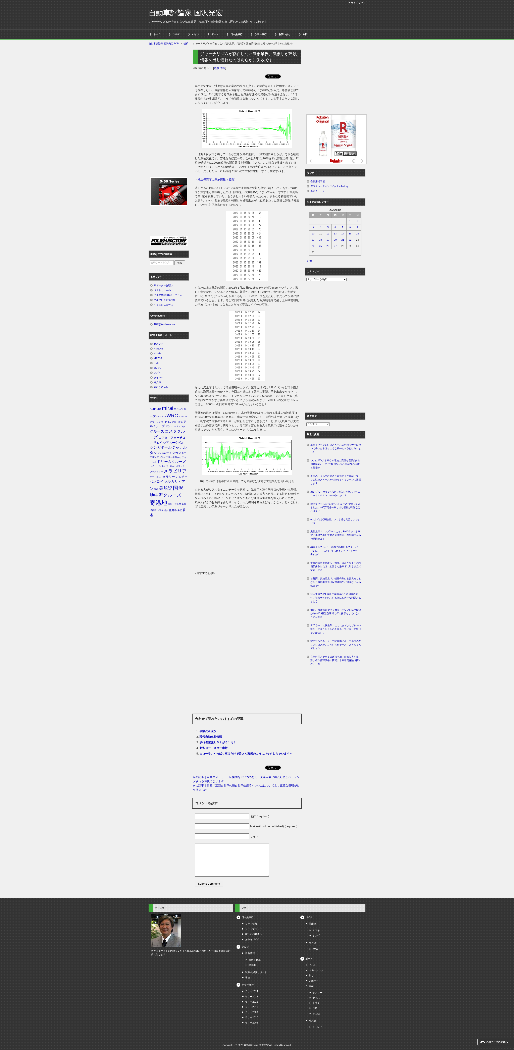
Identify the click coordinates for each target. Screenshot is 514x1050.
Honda (157, 353)
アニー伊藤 (177, 422)
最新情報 (219, 68)
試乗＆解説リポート (256, 972)
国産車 (312, 923)
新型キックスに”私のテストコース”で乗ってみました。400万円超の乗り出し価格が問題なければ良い (335, 507)
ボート (214, 34)
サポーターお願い (163, 285)
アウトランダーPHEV (160, 422)
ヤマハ (316, 997)
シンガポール (160, 447)
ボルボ (172, 466)
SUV (163, 416)
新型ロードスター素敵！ (215, 748)
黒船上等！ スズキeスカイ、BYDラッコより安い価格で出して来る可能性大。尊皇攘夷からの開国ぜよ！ (335, 535)
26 (327, 246)
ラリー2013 (251, 996)
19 (327, 239)
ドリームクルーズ (171, 462)
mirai (167, 408)
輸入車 (157, 382)
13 (335, 233)
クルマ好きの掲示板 (164, 299)
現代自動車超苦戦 (211, 736)
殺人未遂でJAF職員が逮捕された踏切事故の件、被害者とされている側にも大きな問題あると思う (335, 598)
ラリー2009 (251, 1012)
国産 (311, 986)
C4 (151, 409)
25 (320, 246)
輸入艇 (312, 1020)
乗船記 (165, 488)
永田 (305, 34)
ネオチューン (317, 191)
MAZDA (158, 358)
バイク (195, 34)
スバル (157, 368)
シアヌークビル (173, 442)
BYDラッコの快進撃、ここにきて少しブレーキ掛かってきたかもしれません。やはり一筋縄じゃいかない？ (335, 629)
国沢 (178, 488)
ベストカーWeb (162, 290)
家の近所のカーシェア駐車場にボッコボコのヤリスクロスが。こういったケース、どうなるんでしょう (335, 645)
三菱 (156, 363)
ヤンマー (317, 992)
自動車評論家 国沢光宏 (186, 13)
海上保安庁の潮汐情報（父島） (217, 179)
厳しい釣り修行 (253, 934)
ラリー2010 (251, 1017)
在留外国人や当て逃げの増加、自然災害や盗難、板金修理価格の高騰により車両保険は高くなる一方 (335, 660)
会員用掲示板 (317, 181)
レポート (313, 980)
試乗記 (178, 510)
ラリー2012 (251, 1001)
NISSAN (158, 348)
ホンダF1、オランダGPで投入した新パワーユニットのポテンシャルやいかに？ (335, 493)
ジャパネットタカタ (167, 452)
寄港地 (158, 502)
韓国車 (252, 965)
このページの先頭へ (497, 1042)
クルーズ (157, 431)
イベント (313, 965)
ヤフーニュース (157, 477)
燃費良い (154, 510)
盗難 (172, 510)
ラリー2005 (251, 1022)
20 (335, 239)
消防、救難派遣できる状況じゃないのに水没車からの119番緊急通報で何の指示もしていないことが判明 (335, 613)
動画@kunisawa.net (164, 324)
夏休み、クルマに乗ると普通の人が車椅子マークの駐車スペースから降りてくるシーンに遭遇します (335, 480)
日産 (314, 1008)
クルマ (176, 34)
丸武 (156, 489)
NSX (158, 416)
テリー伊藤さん (173, 457)
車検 (247, 977)
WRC (172, 415)
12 (327, 233)
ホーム (157, 34)
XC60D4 (182, 416)
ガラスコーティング (175, 426)
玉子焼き (163, 510)
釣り (311, 975)
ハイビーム (155, 466)
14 (342, 233)
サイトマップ (358, 2)
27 (335, 246)
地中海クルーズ (165, 495)
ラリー (170, 476)
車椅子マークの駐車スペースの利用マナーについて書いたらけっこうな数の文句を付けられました (335, 448)
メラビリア (175, 471)
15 (350, 233)
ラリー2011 (251, 1007)
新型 (184, 504)
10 (313, 233)
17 (313, 239)
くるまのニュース (163, 304)
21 (342, 239)
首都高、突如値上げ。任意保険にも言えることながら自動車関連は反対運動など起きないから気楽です (335, 582)
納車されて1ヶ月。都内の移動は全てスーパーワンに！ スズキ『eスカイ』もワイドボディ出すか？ (335, 551)
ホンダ (164, 466)
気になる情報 (161, 387)
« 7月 (309, 261)
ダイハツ (158, 377)
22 (350, 239)
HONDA (157, 409)
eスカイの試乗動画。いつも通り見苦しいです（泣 (335, 521)
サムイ (157, 442)
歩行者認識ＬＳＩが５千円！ (218, 742)
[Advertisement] (247, 541)
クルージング (316, 970)
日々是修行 (236, 34)
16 (357, 233)
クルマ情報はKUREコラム (168, 295)
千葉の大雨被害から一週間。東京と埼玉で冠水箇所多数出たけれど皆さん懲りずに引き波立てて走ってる (335, 566)
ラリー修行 (261, 34)
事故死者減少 (208, 731)
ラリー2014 (251, 991)
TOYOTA (158, 343)
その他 (316, 1013)
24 (313, 246)
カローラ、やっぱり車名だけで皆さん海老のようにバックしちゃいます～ (246, 753)
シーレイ (317, 1027)
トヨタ (316, 1003)
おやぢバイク (252, 939)
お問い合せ (285, 34)
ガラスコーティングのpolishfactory (329, 186)
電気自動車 (255, 959)
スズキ (157, 372)
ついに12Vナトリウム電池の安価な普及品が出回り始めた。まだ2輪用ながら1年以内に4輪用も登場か (335, 464)
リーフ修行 (251, 923)
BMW (315, 949)
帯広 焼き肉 (174, 504)
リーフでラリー (253, 929)
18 (320, 239)
